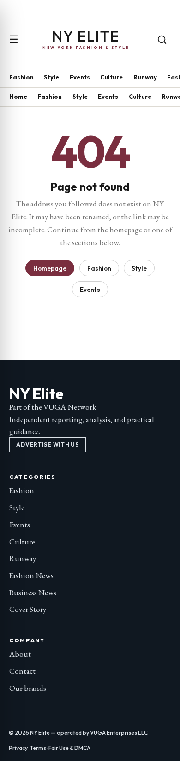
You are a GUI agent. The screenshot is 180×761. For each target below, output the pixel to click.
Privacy (18, 747)
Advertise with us (47, 444)
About (20, 654)
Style (51, 77)
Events (80, 77)
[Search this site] (162, 39)
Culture (111, 77)
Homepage (49, 268)
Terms (38, 747)
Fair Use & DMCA (69, 747)
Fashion (21, 77)
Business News (32, 592)
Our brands (27, 688)
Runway (145, 77)
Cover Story (27, 609)
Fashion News (31, 575)
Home (18, 96)
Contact (22, 671)
